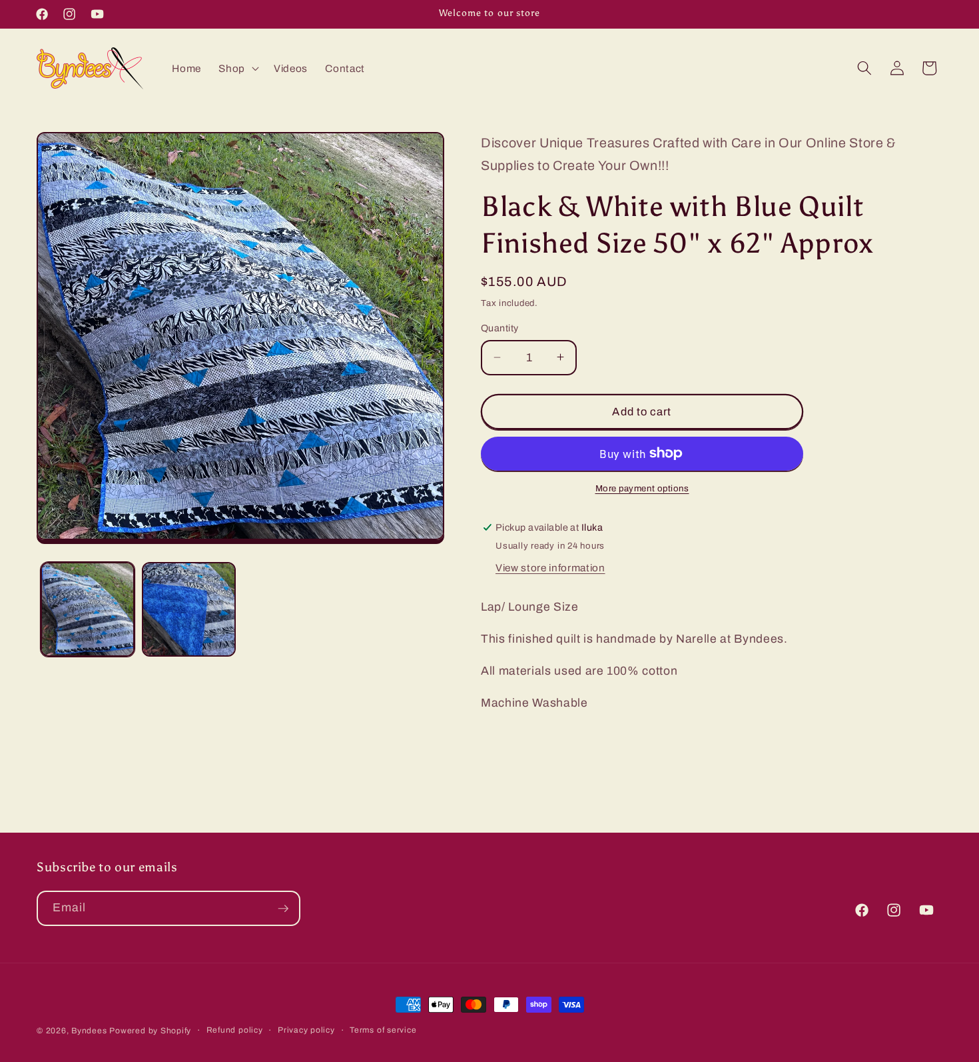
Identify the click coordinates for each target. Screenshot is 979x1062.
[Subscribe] (283, 909)
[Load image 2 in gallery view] (189, 609)
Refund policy (234, 1030)
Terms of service (383, 1030)
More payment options (642, 488)
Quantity (500, 328)
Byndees (89, 1030)
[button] (237, 68)
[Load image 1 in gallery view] (88, 609)
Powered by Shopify (150, 1030)
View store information (550, 567)
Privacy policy (306, 1030)
